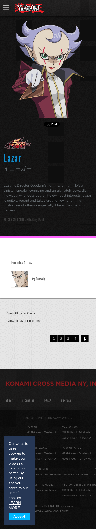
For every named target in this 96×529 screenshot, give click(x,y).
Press (47, 401)
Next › (85, 338)
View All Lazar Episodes (23, 321)
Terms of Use (32, 418)
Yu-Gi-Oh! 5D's (18, 143)
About (9, 401)
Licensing (28, 401)
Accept (19, 516)
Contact (66, 401)
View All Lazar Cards (21, 313)
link (6, 8)
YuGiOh (29, 8)
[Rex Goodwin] (21, 279)
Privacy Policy (60, 418)
